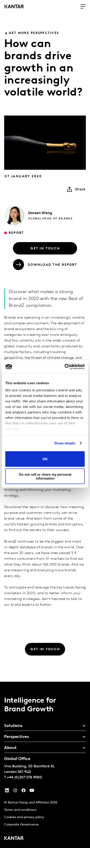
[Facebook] (23, 791)
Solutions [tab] (13, 726)
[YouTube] (7, 791)
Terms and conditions (20, 810)
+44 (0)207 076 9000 (24, 777)
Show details (64, 443)
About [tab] (10, 748)
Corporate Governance (21, 824)
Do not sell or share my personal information (45, 476)
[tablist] (45, 765)
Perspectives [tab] (16, 737)
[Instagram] (15, 791)
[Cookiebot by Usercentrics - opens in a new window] (65, 367)
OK (45, 459)
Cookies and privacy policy (24, 817)
